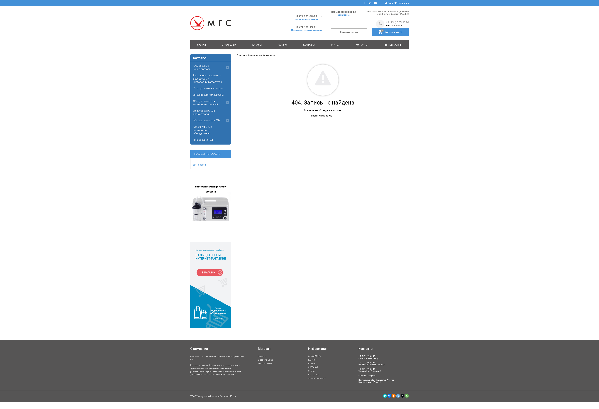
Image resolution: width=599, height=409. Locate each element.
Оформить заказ (265, 360)
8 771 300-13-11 (306, 27)
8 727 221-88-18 (306, 16)
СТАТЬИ (335, 45)
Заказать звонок (394, 25)
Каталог (199, 58)
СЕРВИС (282, 45)
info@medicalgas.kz (343, 11)
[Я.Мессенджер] (385, 396)
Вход (390, 3)
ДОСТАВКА (309, 45)
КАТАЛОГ (257, 45)
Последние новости (207, 154)
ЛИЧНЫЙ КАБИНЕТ (393, 45)
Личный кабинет (265, 364)
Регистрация (402, 3)
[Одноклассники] (394, 396)
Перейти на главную (321, 115)
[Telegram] (398, 396)
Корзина (261, 356)
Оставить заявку (349, 32)
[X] (402, 396)
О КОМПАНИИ (229, 45)
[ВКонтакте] (389, 396)
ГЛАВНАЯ (201, 45)
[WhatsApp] (407, 396)
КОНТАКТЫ (362, 45)
